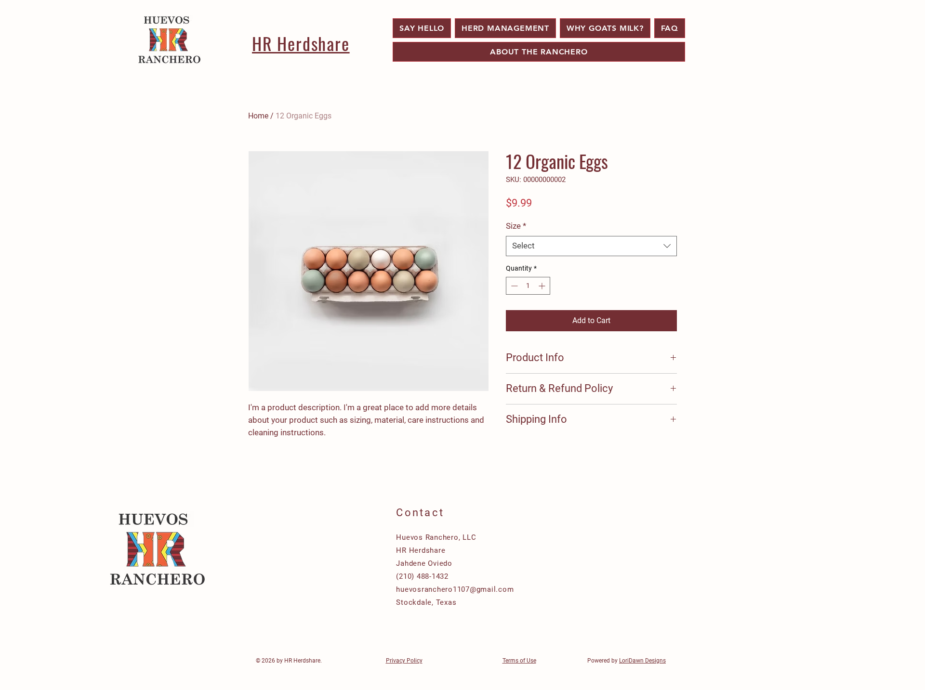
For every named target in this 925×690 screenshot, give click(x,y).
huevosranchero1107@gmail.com (455, 589)
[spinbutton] (528, 285)
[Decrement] (513, 285)
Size (516, 226)
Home (258, 115)
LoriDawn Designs (642, 660)
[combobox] (591, 246)
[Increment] (543, 285)
